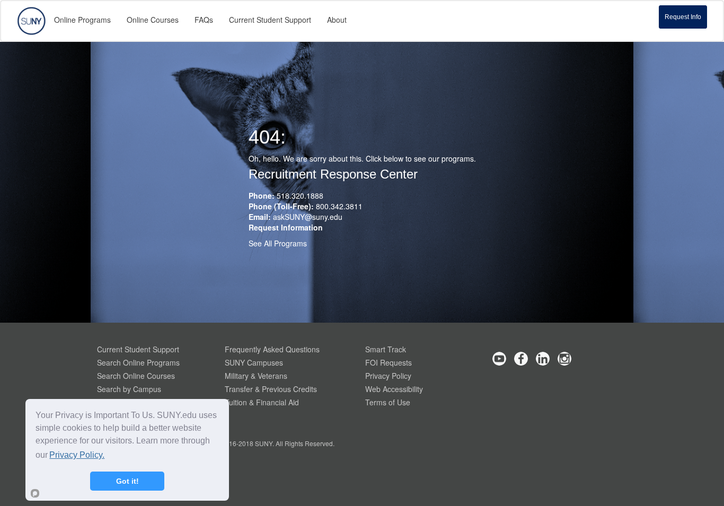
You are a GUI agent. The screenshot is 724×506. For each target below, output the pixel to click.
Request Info (683, 17)
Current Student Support (138, 349)
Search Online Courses (136, 375)
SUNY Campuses (254, 362)
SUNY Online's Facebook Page (521, 359)
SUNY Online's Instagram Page (564, 359)
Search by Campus (129, 389)
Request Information (286, 227)
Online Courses (153, 19)
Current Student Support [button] (270, 19)
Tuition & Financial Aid (262, 402)
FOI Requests (388, 362)
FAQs (204, 19)
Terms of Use (387, 402)
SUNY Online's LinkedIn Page (543, 359)
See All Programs (278, 243)
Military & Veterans (256, 375)
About (337, 19)
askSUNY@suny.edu (307, 216)
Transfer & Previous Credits (271, 389)
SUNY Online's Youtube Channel (499, 359)
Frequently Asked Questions (272, 349)
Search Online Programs (138, 362)
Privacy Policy (388, 375)
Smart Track (385, 349)
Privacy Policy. (76, 454)
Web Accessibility (394, 389)
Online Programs (82, 19)
